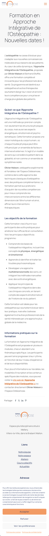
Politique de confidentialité (31, 532)
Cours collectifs (24, 462)
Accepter (24, 511)
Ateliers (24, 459)
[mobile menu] (45, 4)
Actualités (24, 466)
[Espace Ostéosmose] (10, 4)
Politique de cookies (13, 532)
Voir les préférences (24, 526)
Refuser (24, 518)
